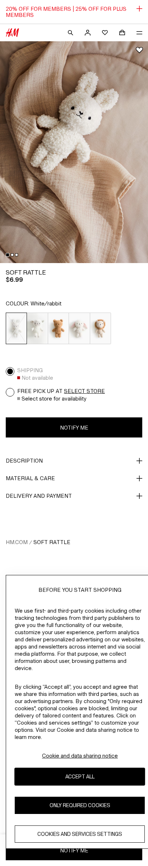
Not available (37, 378)
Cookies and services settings (79, 834)
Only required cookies (80, 805)
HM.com (17, 542)
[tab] (7, 255)
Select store (84, 391)
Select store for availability (54, 398)
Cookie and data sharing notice (80, 756)
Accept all (79, 776)
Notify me (74, 428)
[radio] (16, 328)
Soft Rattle (51, 542)
